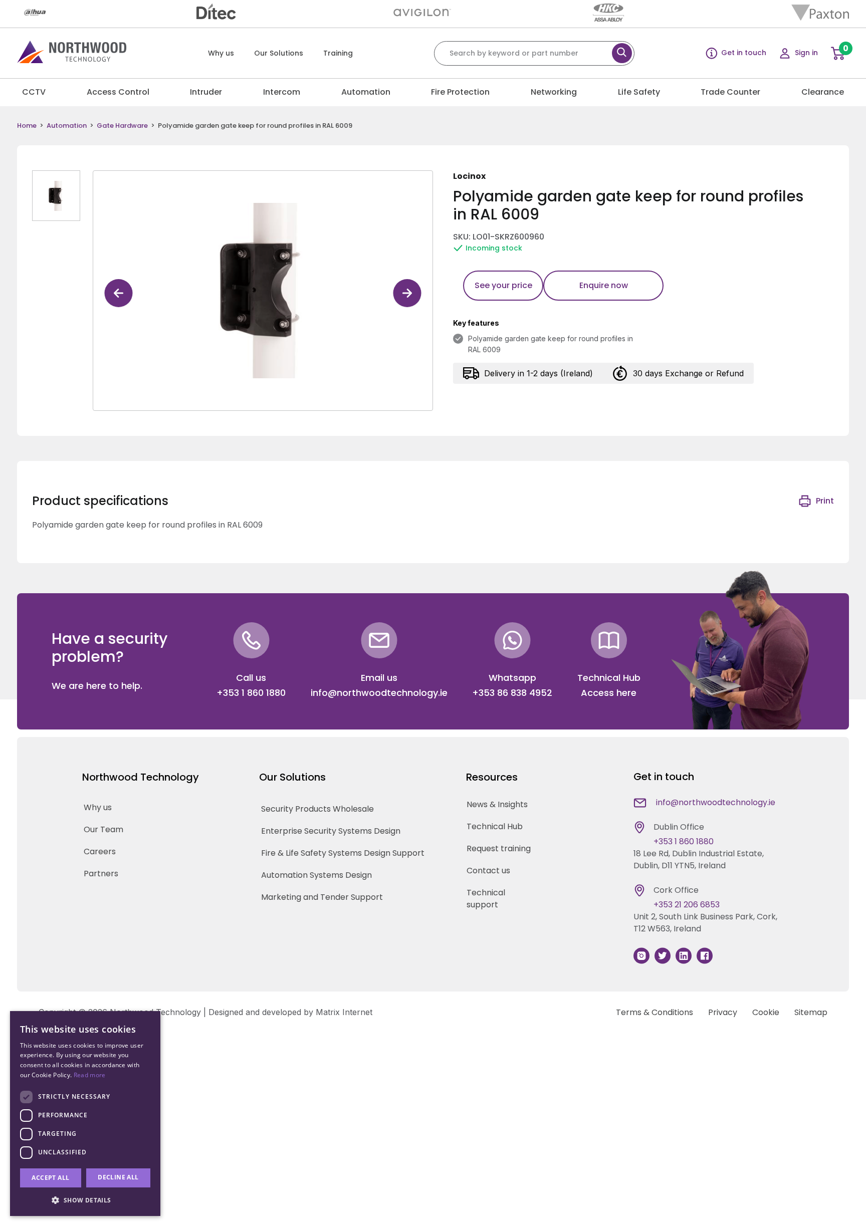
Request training (499, 848)
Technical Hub (495, 826)
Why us (221, 53)
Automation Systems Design (316, 875)
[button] (85, 1200)
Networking (554, 92)
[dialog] (85, 1113)
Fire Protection (460, 92)
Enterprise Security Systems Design (330, 831)
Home (27, 125)
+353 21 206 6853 (687, 904)
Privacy (722, 1012)
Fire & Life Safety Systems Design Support (342, 853)
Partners (101, 873)
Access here (608, 692)
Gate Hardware (122, 125)
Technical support (486, 898)
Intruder (206, 92)
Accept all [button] (50, 1177)
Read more (90, 1075)
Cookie (765, 1012)
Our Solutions (278, 53)
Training (338, 53)
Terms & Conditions (654, 1012)
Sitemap (810, 1012)
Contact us (488, 870)
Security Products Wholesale (317, 809)
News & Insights (497, 804)
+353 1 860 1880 (251, 692)
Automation (365, 92)
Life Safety (639, 92)
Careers (100, 851)
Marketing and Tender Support (322, 897)
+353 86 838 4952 (512, 692)
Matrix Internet (344, 1012)
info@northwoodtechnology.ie (379, 692)
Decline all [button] (118, 1177)
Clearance (822, 92)
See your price (503, 285)
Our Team (103, 829)
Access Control (118, 92)
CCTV (34, 92)
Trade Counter (730, 92)
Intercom (281, 92)
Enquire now (603, 285)
